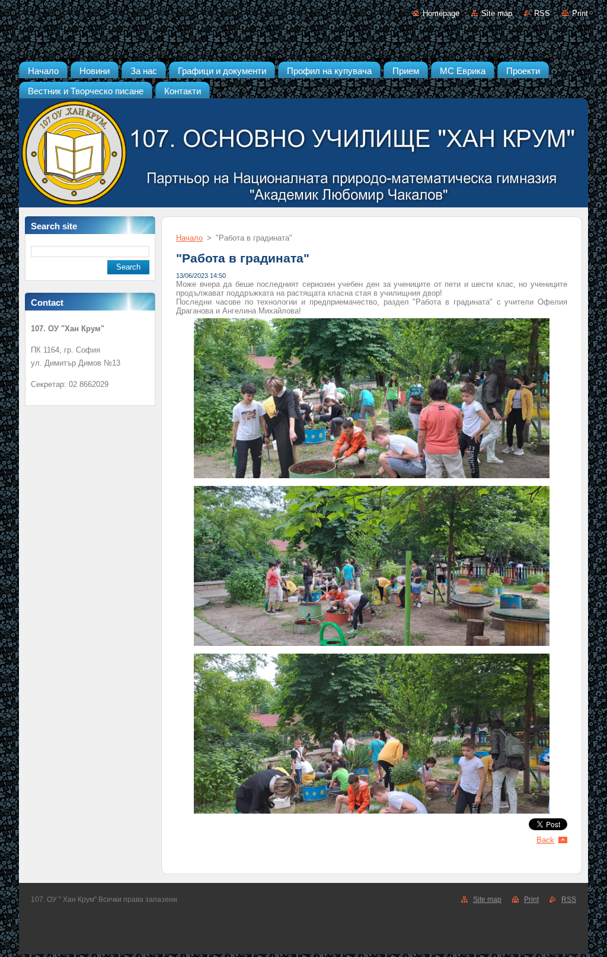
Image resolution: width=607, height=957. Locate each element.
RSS (542, 13)
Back (545, 840)
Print (580, 13)
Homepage (441, 13)
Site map (496, 13)
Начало (189, 237)
